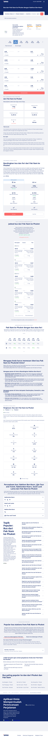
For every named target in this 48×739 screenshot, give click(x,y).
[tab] (8, 45)
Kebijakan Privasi (39, 735)
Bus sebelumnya (19, 315)
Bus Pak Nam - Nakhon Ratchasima (39, 687)
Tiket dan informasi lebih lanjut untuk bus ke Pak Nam (33, 665)
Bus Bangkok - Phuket (7, 682)
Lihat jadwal (13, 123)
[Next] (42, 42)
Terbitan (19, 735)
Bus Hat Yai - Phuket (21, 682)
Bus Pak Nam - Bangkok (36, 684)
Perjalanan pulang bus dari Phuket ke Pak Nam (13, 665)
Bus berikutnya (28, 315)
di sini (35, 319)
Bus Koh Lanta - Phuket (22, 684)
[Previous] (6, 339)
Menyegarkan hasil (23, 237)
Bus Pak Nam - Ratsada (7, 687)
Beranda (5, 692)
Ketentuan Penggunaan (28, 735)
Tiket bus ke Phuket (24, 692)
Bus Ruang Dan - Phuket (36, 682)
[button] (28, 14)
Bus (9, 692)
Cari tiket (13, 108)
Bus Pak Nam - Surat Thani (23, 687)
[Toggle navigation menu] (44, 1)
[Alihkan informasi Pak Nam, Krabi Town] (43, 650)
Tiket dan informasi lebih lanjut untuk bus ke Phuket (13, 668)
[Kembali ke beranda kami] (5, 1)
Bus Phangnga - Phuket (7, 684)
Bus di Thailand (15, 692)
